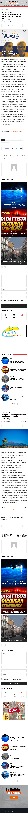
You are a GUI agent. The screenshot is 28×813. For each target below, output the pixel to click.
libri (22, 139)
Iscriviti (22, 314)
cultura (18, 139)
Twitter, (10, 131)
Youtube (20, 131)
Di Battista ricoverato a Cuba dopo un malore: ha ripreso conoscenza (14, 234)
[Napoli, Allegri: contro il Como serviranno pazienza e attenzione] (5, 397)
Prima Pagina (13, 395)
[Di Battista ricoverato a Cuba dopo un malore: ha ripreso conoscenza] (14, 223)
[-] (2, 21)
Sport (13, 202)
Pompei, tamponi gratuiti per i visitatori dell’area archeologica (21, 158)
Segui (14, 314)
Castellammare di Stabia (10, 139)
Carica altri (13, 403)
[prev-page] (2, 267)
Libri (11, 12)
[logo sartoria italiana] (14, 331)
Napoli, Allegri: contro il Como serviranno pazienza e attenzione (17, 398)
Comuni (6, 9)
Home (2, 9)
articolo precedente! (17, 128)
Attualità (13, 231)
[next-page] (5, 267)
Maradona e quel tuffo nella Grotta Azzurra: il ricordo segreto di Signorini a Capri (14, 206)
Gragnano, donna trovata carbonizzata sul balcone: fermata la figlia (14, 262)
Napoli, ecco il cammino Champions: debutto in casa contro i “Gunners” (17, 389)
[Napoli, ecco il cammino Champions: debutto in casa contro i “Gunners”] (5, 388)
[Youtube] (17, 803)
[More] (21, 25)
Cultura (7, 12)
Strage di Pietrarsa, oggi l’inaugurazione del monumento (7, 158)
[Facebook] (10, 803)
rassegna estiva (5, 141)
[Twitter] (14, 803)
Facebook (15, 131)
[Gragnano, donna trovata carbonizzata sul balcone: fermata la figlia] (14, 251)
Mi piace (5, 314)
